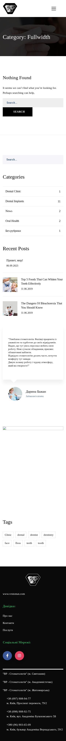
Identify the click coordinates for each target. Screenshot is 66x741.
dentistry (49, 534)
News (33, 211)
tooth (41, 543)
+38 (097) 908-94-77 (19, 698)
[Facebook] (7, 655)
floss (18, 543)
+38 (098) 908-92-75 (19, 711)
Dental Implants (33, 201)
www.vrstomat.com (14, 593)
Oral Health (33, 220)
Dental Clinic (33, 191)
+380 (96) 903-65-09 (19, 724)
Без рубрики (33, 230)
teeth (29, 543)
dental (20, 534)
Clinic (8, 534)
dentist (34, 534)
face (7, 543)
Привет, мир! (14, 260)
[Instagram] (19, 655)
